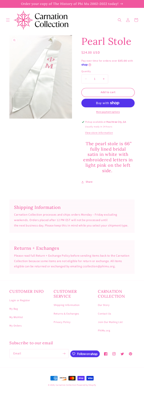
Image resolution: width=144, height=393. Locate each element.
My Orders (15, 326)
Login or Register (19, 300)
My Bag (13, 309)
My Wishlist (16, 317)
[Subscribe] (64, 353)
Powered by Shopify (86, 385)
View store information (99, 133)
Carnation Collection (66, 385)
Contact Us (104, 314)
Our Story (104, 305)
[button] (8, 20)
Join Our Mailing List (110, 322)
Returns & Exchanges (66, 314)
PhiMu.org (104, 330)
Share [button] (89, 182)
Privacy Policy (62, 322)
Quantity (86, 71)
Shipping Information (67, 305)
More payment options (108, 112)
